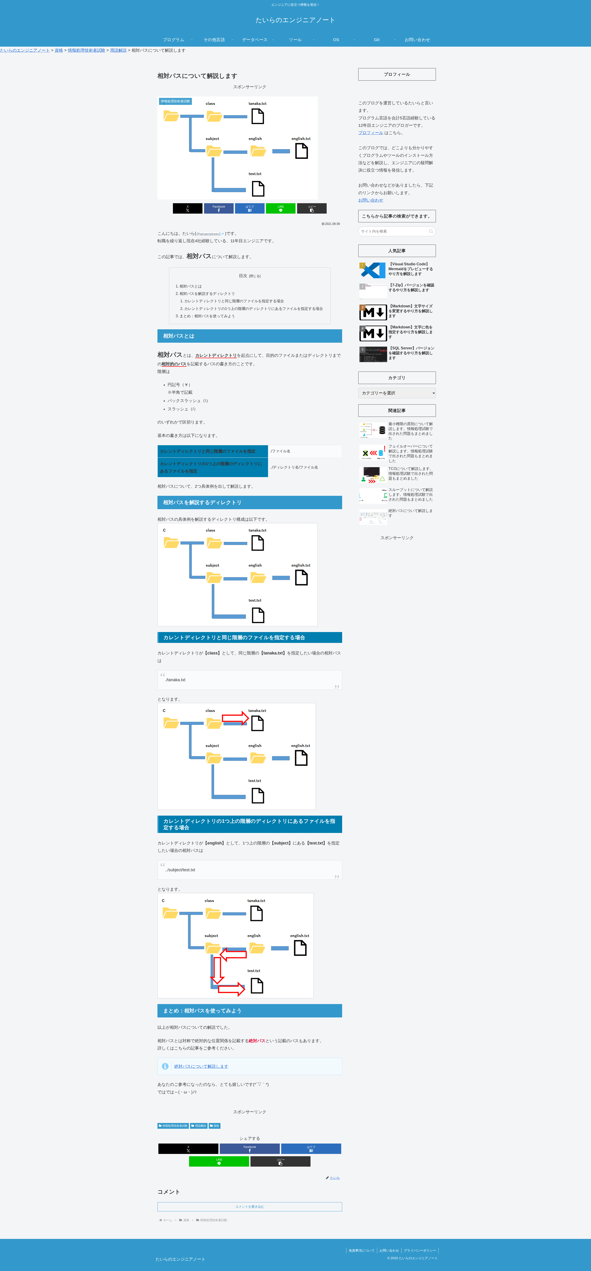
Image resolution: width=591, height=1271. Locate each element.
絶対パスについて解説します (201, 1066)
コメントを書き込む (249, 1206)
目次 (243, 275)
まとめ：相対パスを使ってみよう (207, 316)
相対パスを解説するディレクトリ (207, 293)
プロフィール (370, 132)
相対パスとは (191, 286)
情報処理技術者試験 (175, 1125)
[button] (312, 208)
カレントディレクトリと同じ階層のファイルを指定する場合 (234, 301)
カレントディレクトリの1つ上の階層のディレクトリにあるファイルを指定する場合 (253, 308)
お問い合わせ (370, 200)
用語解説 (200, 1125)
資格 (216, 1125)
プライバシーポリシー (420, 1250)
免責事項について (362, 1250)
